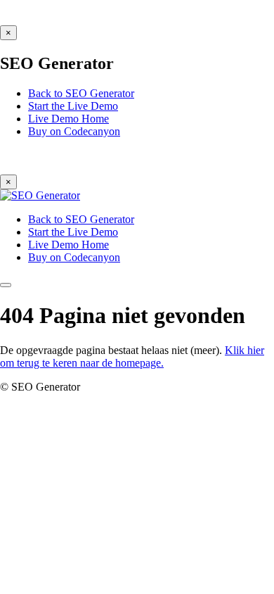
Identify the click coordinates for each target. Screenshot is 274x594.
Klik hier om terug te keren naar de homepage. (132, 356)
